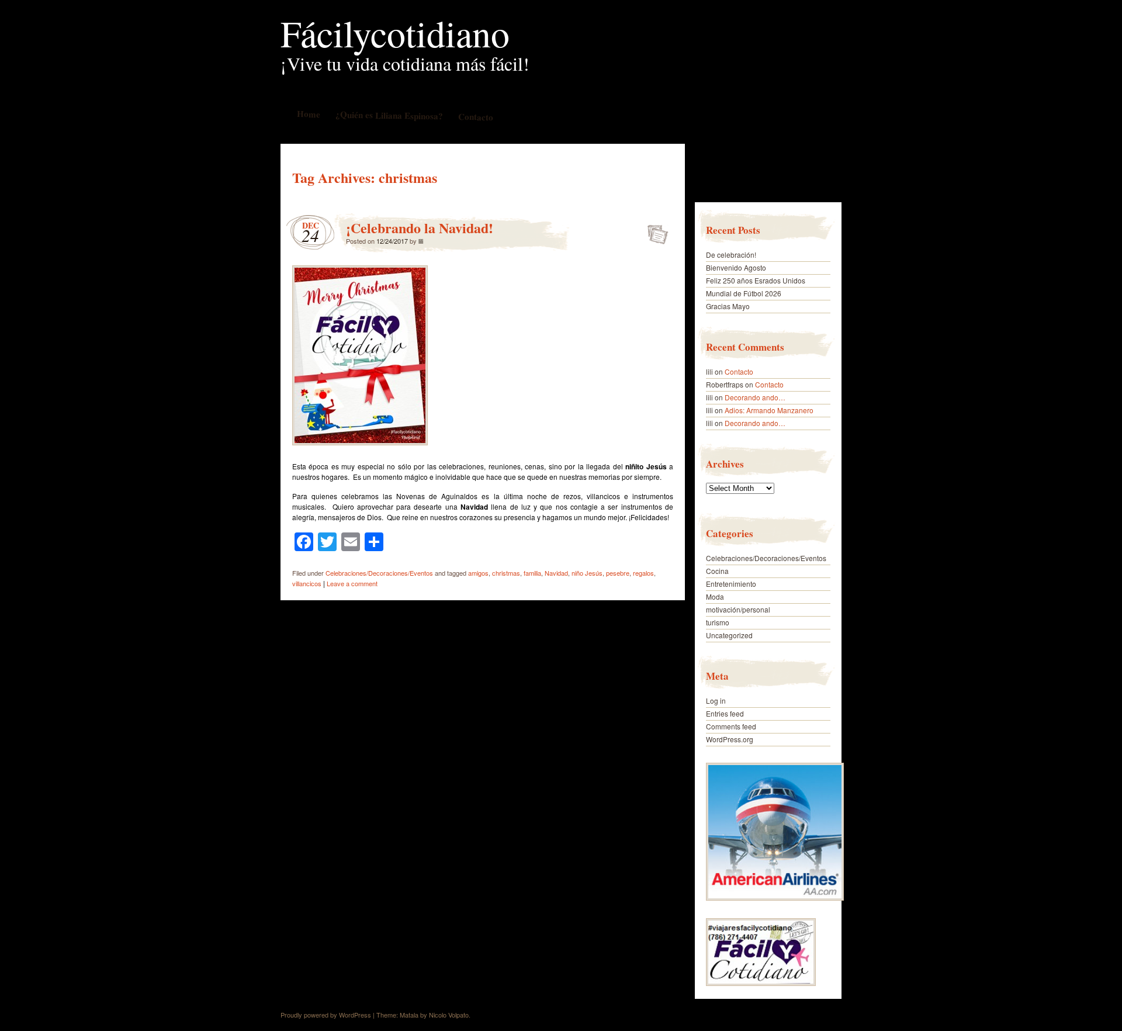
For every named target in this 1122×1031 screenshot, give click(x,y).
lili (420, 240)
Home (308, 113)
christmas (506, 572)
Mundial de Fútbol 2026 (743, 293)
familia (532, 572)
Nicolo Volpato (449, 1014)
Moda (715, 596)
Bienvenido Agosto (736, 267)
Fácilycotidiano (395, 33)
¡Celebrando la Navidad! (419, 227)
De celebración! (731, 255)
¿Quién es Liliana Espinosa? (388, 115)
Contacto (475, 116)
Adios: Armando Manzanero (769, 410)
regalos (643, 572)
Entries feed (725, 713)
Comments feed (731, 726)
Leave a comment (352, 583)
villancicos (306, 583)
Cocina (717, 571)
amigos (478, 572)
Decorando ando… (755, 397)
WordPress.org (729, 739)
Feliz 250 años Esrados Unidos (755, 280)
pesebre (617, 572)
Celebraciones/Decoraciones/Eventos (379, 572)
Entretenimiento (731, 584)
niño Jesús (587, 572)
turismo (717, 622)
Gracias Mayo (728, 306)
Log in (716, 700)
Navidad (556, 572)
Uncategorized (729, 635)
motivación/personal (738, 609)
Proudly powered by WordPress (325, 1014)
